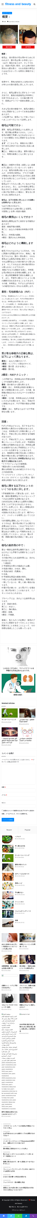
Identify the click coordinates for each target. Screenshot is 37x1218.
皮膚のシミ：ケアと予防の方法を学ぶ (9, 986)
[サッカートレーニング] (10, 713)
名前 (4, 787)
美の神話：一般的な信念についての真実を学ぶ (27, 967)
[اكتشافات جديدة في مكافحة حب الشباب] (27, 732)
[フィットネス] (7, 905)
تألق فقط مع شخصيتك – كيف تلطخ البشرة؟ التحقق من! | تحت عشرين (10, 740)
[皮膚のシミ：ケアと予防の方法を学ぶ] (9, 978)
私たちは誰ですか (22, 1207)
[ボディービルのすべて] (7, 877)
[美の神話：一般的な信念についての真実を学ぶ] (27, 959)
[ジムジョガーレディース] (7, 914)
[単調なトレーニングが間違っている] (27, 937)
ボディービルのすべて (22, 874)
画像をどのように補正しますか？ (27, 1006)
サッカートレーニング (9, 719)
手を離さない (19, 892)
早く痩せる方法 (20, 846)
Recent (9, 830)
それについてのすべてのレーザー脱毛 (9, 1006)
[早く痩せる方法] (7, 849)
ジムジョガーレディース (23, 911)
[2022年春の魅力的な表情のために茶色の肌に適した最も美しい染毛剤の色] (27, 1017)
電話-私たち (12, 1207)
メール (4, 795)
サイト (4, 803)
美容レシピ (18, 883)
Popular (27, 830)
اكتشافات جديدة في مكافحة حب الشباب (25, 739)
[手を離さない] (7, 895)
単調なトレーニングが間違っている (27, 945)
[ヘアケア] (7, 839)
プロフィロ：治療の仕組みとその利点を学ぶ (27, 986)
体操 (16, 920)
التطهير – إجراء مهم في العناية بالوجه (26, 720)
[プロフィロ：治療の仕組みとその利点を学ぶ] (27, 978)
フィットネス (19, 901)
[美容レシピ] (7, 886)
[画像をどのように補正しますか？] (27, 998)
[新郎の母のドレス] (7, 867)
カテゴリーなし (7, 13)
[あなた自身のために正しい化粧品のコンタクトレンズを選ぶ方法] (9, 937)
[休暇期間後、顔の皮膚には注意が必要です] (9, 959)
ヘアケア (18, 836)
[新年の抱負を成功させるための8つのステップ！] (9, 1061)
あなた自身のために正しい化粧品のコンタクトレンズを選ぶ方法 (9, 946)
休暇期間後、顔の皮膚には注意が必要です (9, 967)
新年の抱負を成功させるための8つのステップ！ (9, 1113)
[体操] (7, 923)
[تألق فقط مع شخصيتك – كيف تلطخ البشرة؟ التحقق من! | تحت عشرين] (10, 732)
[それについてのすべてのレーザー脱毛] (9, 998)
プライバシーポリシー (18, 1210)
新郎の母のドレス (21, 864)
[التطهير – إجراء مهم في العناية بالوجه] (27, 713)
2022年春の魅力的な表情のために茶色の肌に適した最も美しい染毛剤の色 (27, 1028)
